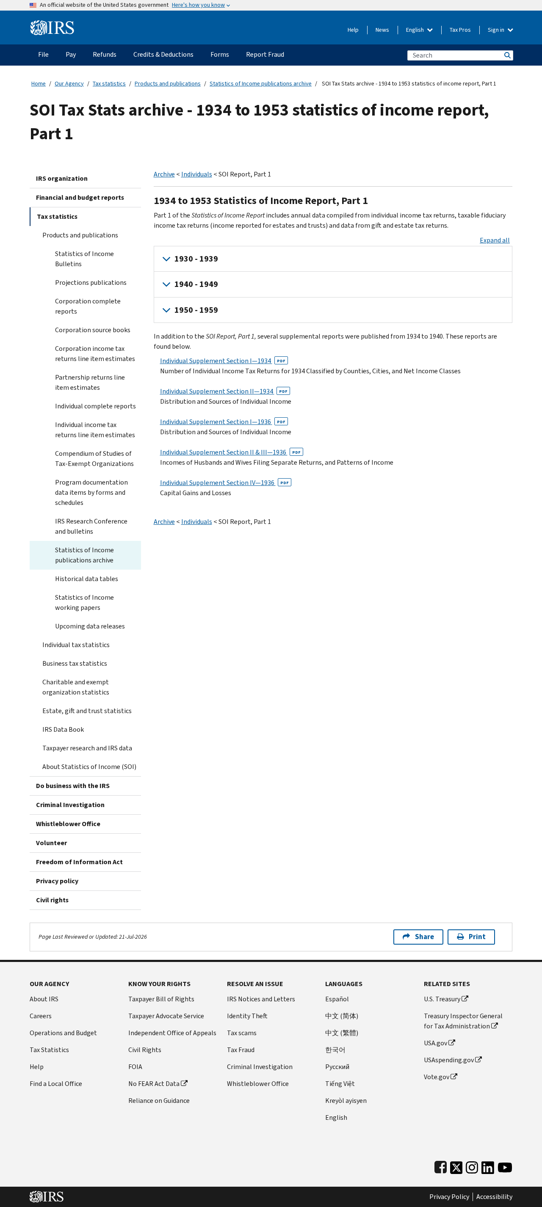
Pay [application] (71, 54)
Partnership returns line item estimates (90, 382)
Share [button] (424, 937)
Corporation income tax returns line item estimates (95, 353)
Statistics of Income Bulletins (84, 258)
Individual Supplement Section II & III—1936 (230, 452)
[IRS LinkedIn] (487, 1165)
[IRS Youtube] (505, 1165)
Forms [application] (219, 54)
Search (506, 55)
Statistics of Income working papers (84, 602)
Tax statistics (109, 84)
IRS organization (62, 178)
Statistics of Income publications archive (261, 84)
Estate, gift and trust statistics (87, 710)
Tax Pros (460, 30)
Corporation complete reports (88, 306)
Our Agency (69, 84)
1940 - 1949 (196, 284)
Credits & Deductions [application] (163, 54)
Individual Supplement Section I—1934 (222, 360)
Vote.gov (436, 1076)
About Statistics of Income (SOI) (89, 766)
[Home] (52, 24)
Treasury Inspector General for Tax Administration (463, 1021)
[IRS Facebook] (440, 1165)
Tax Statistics (49, 1049)
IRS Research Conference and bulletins (91, 526)
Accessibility (494, 1197)
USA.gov (435, 1043)
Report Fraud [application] (265, 54)
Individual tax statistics (76, 644)
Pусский (337, 1066)
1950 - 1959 (196, 310)
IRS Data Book (63, 729)
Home (38, 84)
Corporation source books (92, 329)
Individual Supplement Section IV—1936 (224, 482)
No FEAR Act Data (154, 1083)
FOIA (135, 1066)
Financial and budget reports (80, 197)
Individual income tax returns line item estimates (95, 429)
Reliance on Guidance (159, 1100)
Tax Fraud (240, 1049)
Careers (41, 1015)
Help (353, 30)
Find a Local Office (56, 1083)
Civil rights (52, 900)
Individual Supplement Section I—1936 (222, 421)
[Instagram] (472, 1165)
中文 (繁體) (341, 1032)
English (415, 30)
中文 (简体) (341, 1015)
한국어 (335, 1049)
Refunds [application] (104, 54)
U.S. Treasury (442, 999)
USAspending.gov (449, 1059)
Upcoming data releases (90, 626)
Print (477, 937)
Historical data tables (86, 578)
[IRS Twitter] (456, 1165)
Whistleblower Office (68, 823)
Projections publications (91, 282)
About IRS (44, 999)
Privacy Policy (449, 1197)
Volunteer (51, 842)
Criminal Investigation (70, 804)
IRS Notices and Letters (261, 999)
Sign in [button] (497, 30)
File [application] (43, 54)
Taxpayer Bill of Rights (161, 999)
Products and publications (168, 84)
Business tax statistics (74, 663)
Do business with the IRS (73, 785)
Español (337, 999)
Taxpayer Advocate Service (166, 1015)
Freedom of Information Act (79, 861)
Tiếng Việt (340, 1083)
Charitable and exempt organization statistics (75, 687)
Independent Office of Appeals (172, 1032)
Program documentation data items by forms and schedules (91, 492)
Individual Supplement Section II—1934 (224, 391)
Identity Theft (247, 1015)
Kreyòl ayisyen (346, 1100)
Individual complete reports (95, 406)
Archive (164, 174)
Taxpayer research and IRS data (87, 748)
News (382, 30)
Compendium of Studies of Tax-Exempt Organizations (94, 458)
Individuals (196, 174)
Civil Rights (144, 1049)
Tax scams (242, 1032)
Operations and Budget (63, 1032)
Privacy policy (57, 880)
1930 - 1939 (196, 259)
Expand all (495, 240)
